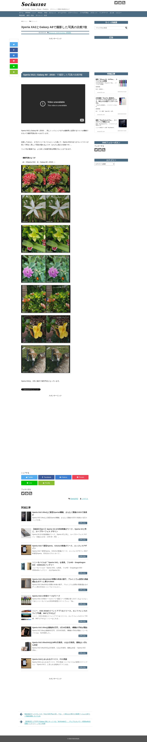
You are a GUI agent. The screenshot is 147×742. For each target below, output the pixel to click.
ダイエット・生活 (41, 15)
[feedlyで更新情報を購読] (120, 2)
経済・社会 (30, 15)
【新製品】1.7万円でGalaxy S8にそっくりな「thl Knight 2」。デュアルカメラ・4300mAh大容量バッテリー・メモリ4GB (57, 722)
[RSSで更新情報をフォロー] (123, 2)
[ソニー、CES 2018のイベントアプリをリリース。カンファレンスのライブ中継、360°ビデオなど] (26, 615)
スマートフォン (73, 12)
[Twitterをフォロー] (116, 2)
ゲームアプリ (62, 12)
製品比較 (22, 15)
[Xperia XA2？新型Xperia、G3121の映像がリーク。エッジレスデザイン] (26, 550)
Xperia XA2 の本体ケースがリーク (46, 596)
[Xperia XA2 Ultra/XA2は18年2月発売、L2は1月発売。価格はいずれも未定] (26, 647)
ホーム (21, 12)
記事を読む (82, 523)
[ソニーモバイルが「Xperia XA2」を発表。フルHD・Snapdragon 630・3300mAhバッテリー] (26, 567)
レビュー (119, 12)
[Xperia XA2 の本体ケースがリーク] (26, 600)
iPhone (40, 12)
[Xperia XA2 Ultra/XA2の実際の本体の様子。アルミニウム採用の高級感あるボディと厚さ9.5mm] (26, 583)
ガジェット (52, 12)
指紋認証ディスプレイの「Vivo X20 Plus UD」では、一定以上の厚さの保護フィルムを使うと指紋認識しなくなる (57, 715)
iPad (45, 12)
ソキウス (85, 499)
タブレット (94, 12)
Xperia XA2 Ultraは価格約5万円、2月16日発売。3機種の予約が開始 (59, 627)
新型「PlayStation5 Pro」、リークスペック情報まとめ (106, 121)
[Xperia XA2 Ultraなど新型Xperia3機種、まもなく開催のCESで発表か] (26, 516)
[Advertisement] (55, 54)
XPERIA (68, 32)
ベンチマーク (103, 12)
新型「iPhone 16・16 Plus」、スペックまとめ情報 (106, 80)
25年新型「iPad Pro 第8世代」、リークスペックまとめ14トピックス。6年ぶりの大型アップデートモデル (107, 100)
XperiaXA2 (74, 499)
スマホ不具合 (84, 12)
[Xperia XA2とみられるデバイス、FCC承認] (26, 663)
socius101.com (101, 92)
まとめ (112, 12)
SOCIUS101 (75, 738)
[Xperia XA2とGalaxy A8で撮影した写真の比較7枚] (14, 55)
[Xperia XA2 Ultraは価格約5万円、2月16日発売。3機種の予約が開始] (26, 632)
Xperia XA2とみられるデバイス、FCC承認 (49, 659)
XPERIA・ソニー (30, 12)
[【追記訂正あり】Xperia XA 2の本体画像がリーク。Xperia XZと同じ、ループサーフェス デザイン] (26, 533)
